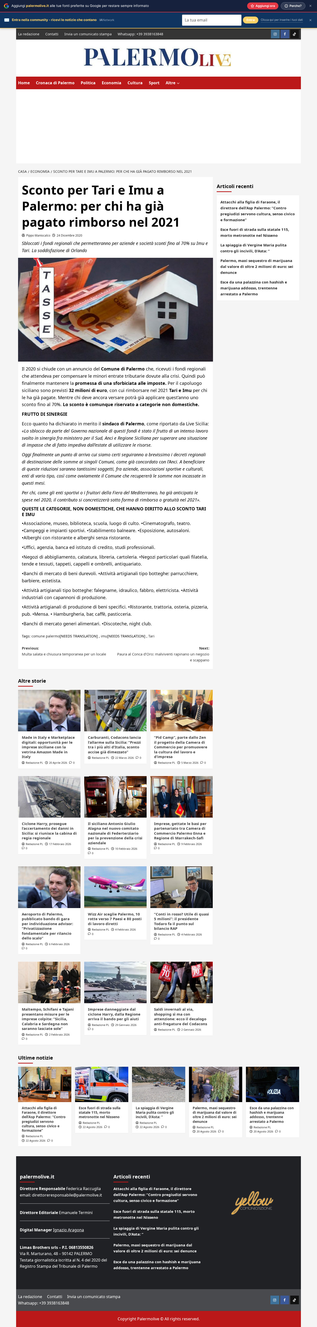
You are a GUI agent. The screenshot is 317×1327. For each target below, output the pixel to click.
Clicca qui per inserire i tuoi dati (282, 20)
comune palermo (45, 636)
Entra (250, 20)
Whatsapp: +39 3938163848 (140, 34)
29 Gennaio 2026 (125, 1025)
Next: (163, 654)
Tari (151, 636)
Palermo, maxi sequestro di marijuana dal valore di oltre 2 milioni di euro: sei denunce (256, 266)
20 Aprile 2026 (58, 762)
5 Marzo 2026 (189, 762)
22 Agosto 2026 (35, 1140)
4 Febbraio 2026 (125, 929)
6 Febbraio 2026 (59, 944)
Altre (170, 83)
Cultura (135, 83)
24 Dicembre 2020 (69, 235)
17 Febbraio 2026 (60, 844)
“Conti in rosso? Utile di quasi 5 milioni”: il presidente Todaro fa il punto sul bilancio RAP (181, 921)
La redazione (28, 34)
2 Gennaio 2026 (191, 1029)
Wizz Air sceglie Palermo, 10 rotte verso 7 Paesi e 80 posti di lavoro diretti (115, 919)
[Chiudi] (310, 5)
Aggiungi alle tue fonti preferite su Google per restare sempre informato (80, 6)
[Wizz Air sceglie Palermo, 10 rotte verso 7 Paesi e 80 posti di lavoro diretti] (115, 887)
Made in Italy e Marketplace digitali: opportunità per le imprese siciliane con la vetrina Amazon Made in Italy (48, 747)
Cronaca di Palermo (55, 83)
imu (104, 636)
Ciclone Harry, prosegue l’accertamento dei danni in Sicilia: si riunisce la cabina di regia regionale (49, 831)
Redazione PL (34, 762)
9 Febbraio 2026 (191, 844)
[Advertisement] (158, 126)
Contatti (51, 34)
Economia (111, 83)
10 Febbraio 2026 (126, 848)
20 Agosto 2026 (206, 1131)
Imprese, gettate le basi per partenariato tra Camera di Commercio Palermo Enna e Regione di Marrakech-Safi (180, 831)
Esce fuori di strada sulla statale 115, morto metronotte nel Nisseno (254, 232)
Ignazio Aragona (68, 1230)
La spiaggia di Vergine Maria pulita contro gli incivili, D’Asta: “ (253, 247)
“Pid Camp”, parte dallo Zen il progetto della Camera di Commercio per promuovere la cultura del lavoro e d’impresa (180, 747)
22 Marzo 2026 (124, 758)
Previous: (64, 651)
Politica (88, 83)
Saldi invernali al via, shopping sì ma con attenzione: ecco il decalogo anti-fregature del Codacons (180, 1016)
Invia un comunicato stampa (88, 34)
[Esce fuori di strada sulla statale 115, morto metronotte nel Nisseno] (101, 1084)
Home (24, 83)
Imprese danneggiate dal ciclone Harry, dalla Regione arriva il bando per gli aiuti (114, 1014)
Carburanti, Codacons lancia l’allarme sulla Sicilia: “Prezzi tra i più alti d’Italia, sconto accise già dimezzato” (114, 744)
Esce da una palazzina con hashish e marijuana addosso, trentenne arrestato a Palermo (253, 288)
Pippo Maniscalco (38, 235)
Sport (154, 83)
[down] (178, 83)
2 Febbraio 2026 (59, 1034)
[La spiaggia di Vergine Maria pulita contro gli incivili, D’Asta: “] (158, 1084)
